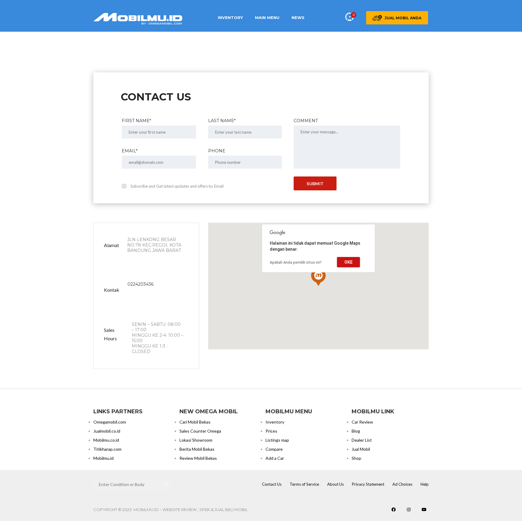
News (298, 17)
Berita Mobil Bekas (196, 449)
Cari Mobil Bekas (195, 421)
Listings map (277, 440)
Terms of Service (304, 484)
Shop (356, 458)
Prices (271, 431)
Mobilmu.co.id (106, 440)
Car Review (362, 421)
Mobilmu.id (103, 458)
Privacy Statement (368, 484)
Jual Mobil (361, 449)
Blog (356, 431)
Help (424, 484)
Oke (348, 262)
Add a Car (275, 458)
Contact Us (272, 484)
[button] (318, 277)
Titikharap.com (107, 449)
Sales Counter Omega (200, 431)
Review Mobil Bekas (198, 458)
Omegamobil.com (109, 421)
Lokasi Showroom (195, 440)
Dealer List (362, 440)
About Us (335, 484)
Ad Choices (402, 484)
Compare (274, 449)
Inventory (230, 17)
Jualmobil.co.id (106, 431)
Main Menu (267, 17)
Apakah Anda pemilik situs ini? (296, 262)
